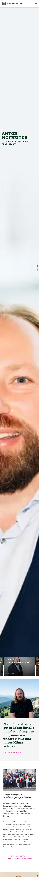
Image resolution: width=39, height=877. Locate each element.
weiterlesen (10, 674)
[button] (36, 3)
